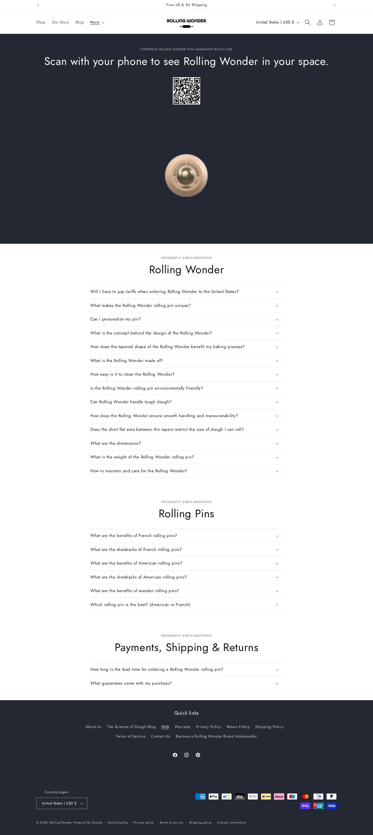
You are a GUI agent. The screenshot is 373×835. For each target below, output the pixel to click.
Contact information (231, 822)
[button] (96, 22)
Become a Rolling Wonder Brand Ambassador (216, 736)
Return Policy (238, 726)
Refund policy (118, 822)
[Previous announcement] (38, 5)
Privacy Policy (208, 726)
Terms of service (171, 822)
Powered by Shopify (88, 822)
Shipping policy (200, 822)
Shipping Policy (269, 726)
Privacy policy (144, 822)
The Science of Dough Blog (131, 726)
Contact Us (160, 736)
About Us (93, 726)
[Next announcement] (335, 5)
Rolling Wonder (61, 822)
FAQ (165, 726)
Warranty (182, 726)
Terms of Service (131, 736)
